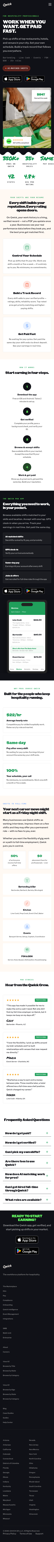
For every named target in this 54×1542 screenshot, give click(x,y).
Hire (4, 1291)
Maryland (7, 1500)
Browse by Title (9, 1366)
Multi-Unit (7, 1333)
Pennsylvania (34, 1477)
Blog (4, 1408)
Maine (5, 1495)
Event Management (11, 1314)
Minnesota (7, 1514)
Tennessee (33, 1491)
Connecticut (8, 1458)
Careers (6, 1352)
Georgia (6, 1472)
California (7, 1449)
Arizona (6, 1440)
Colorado (6, 1454)
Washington (34, 1509)
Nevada (32, 1440)
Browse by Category (11, 1375)
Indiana (6, 1481)
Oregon (32, 1472)
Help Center (8, 1422)
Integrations (8, 1318)
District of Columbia (11, 1463)
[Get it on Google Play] (35, 78)
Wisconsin (33, 1514)
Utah (31, 1500)
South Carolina (35, 1486)
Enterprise (7, 1337)
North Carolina (35, 1458)
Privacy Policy (9, 1533)
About (5, 1347)
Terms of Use (26, 1533)
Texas (31, 1495)
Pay (4, 1295)
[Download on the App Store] (12, 79)
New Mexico (34, 1449)
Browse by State (9, 1370)
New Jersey (33, 1445)
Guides (5, 1417)
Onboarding (8, 1305)
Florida (6, 1468)
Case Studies (8, 1413)
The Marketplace (10, 1286)
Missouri (6, 1518)
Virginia (32, 1505)
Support (39, 1533)
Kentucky (7, 1486)
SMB (5, 1328)
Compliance (8, 1300)
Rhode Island (34, 1481)
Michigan (6, 1509)
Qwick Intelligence (10, 1309)
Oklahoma (33, 1468)
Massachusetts (9, 1505)
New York (33, 1454)
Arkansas (7, 1445)
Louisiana (7, 1491)
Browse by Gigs (9, 1389)
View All (6, 1361)
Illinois (5, 1477)
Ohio (31, 1463)
